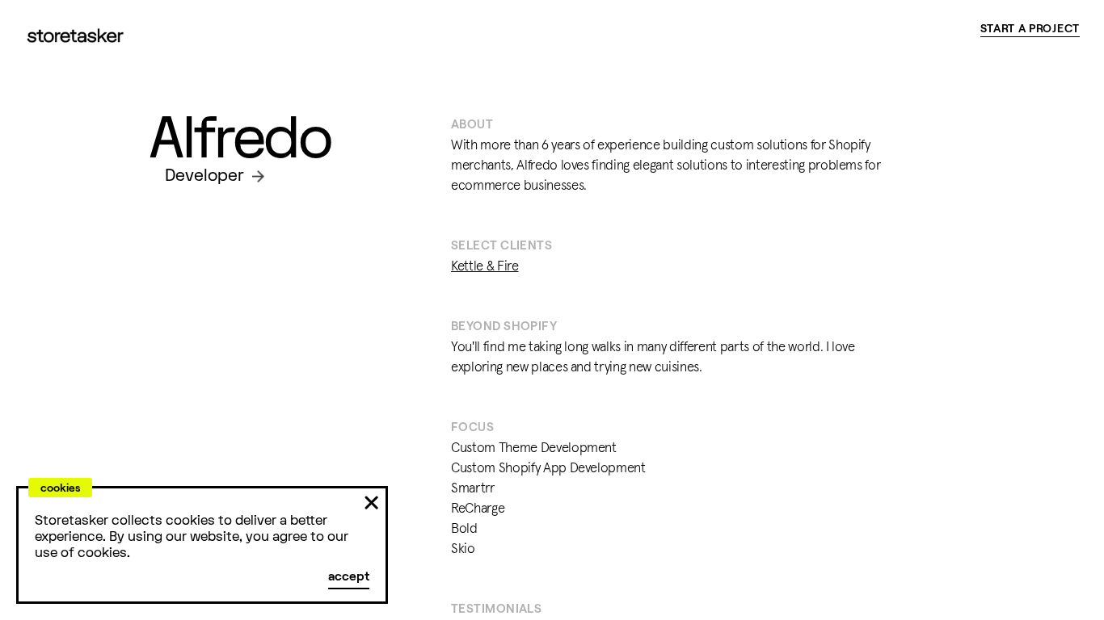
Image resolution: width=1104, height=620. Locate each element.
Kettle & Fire (485, 267)
